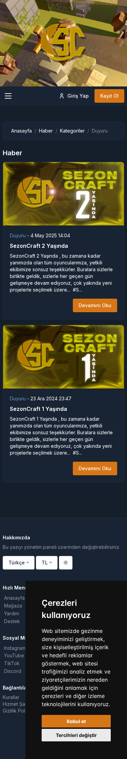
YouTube (14, 655)
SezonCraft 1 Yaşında (38, 408)
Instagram (14, 648)
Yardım (11, 613)
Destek (12, 621)
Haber (46, 131)
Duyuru (18, 235)
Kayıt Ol (109, 96)
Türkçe (16, 562)
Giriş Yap (78, 96)
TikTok (12, 663)
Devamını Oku (95, 305)
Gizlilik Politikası (20, 711)
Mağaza (13, 605)
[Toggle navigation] (8, 96)
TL (45, 562)
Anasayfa (21, 131)
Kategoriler (72, 131)
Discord (12, 671)
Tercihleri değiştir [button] (76, 735)
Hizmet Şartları (19, 704)
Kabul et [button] (76, 721)
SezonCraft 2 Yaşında (39, 245)
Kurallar (11, 697)
